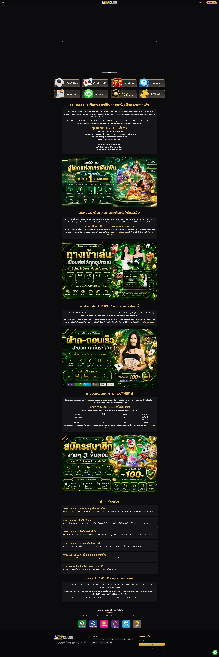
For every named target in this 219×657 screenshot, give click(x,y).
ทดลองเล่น (130, 571)
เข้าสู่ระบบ (201, 2)
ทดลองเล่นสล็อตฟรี (118, 164)
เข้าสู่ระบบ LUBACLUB (78, 530)
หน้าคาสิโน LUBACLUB (146, 254)
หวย (124, 571)
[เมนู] (3, 3)
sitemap (109, 574)
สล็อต (108, 571)
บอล (119, 571)
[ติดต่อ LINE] (215, 652)
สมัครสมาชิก (211, 2)
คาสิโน (113, 571)
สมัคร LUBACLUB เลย (141, 530)
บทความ (102, 574)
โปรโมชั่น (102, 571)
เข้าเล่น (152, 576)
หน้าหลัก (95, 571)
